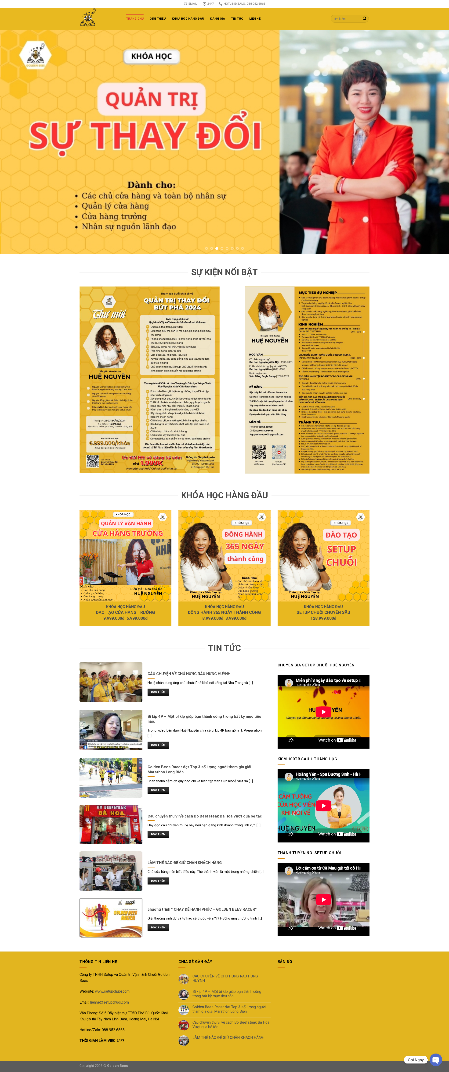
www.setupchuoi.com (112, 991)
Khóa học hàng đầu (188, 18)
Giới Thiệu (158, 18)
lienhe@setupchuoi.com (109, 1002)
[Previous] (15, 141)
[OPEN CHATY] (436, 1060)
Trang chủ (135, 18)
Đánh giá (217, 18)
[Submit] (365, 19)
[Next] (434, 141)
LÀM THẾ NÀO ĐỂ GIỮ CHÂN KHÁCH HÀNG (228, 1037)
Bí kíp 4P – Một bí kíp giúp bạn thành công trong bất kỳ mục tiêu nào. (226, 993)
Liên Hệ (255, 18)
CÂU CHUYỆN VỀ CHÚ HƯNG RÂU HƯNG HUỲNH (225, 978)
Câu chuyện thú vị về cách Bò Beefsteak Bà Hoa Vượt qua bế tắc (230, 1024)
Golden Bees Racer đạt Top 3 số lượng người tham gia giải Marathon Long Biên (229, 1009)
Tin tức (237, 18)
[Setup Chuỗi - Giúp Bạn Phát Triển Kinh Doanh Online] (99, 19)
